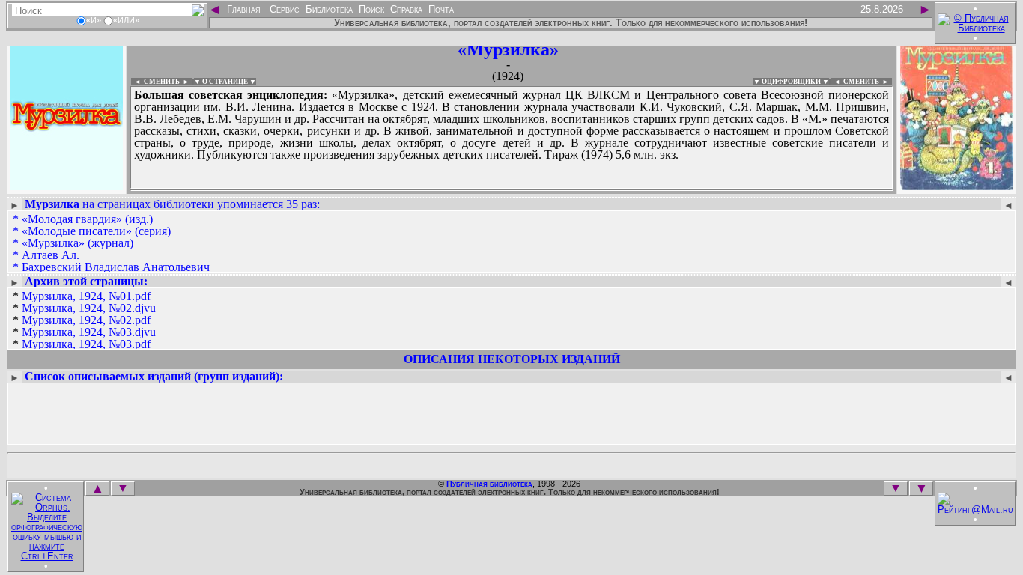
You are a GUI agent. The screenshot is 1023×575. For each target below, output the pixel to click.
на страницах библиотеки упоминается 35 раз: (172, 204)
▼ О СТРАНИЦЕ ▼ (225, 81)
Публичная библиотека (489, 483)
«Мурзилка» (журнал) (77, 243)
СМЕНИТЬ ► (867, 81)
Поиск (370, 9)
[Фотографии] (66, 185)
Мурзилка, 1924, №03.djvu (89, 332)
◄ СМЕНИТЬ (155, 81)
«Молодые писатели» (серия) (96, 231)
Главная (244, 9)
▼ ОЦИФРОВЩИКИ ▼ (791, 81)
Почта (439, 9)
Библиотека (328, 9)
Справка (404, 9)
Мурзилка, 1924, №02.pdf (86, 320)
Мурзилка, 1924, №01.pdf (86, 296)
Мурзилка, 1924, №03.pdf (86, 344)
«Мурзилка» (508, 49)
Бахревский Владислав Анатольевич (116, 267)
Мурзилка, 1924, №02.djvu (89, 308)
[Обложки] (956, 185)
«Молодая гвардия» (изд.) (87, 219)
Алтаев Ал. (50, 255)
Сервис (283, 9)
